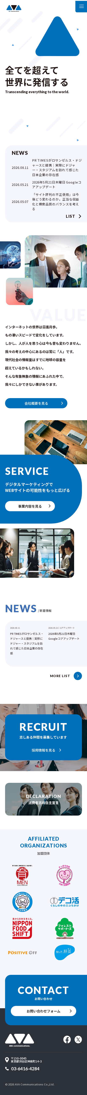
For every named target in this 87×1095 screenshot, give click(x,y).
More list (60, 676)
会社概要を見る (36, 403)
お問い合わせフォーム (43, 1011)
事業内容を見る (30, 506)
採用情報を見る (43, 750)
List (70, 216)
